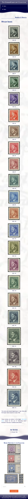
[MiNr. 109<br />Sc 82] (14, 377)
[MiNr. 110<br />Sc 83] (14, 398)
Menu (5, 6)
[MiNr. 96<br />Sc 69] (14, 148)
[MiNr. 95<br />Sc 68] (14, 131)
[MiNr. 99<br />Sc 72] (14, 197)
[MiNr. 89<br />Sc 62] (14, 32)
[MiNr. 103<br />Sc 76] (14, 265)
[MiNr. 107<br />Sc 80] (14, 336)
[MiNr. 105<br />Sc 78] (14, 300)
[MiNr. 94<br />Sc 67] (14, 115)
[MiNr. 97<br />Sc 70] (14, 164)
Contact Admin (14, 491)
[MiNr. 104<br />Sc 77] (14, 282)
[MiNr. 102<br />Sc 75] (14, 247)
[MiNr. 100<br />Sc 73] (14, 213)
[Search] (25, 486)
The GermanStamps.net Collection (14, 2)
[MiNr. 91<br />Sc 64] (14, 65)
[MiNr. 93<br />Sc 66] (14, 99)
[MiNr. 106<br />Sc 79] (14, 317)
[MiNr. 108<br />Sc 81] (14, 356)
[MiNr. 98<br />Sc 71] (14, 180)
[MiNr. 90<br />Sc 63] (14, 49)
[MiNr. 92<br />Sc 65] (14, 82)
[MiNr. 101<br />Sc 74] (14, 230)
